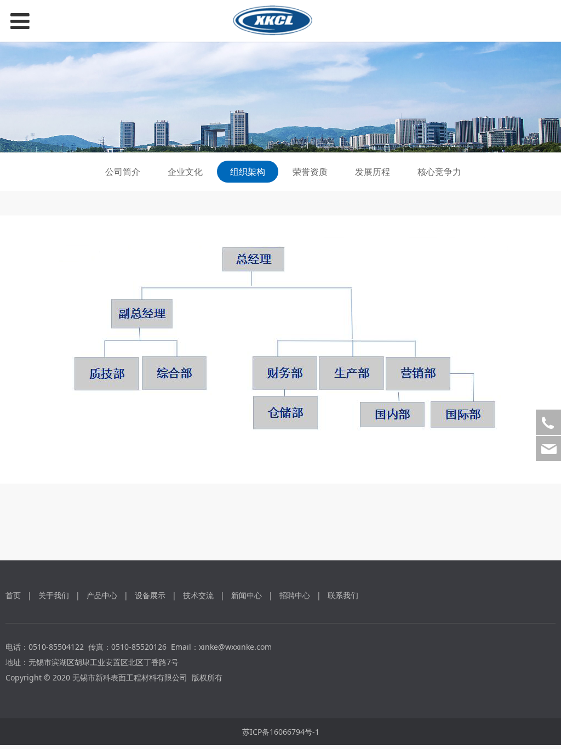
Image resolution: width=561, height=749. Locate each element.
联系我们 (343, 595)
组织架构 (247, 172)
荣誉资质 (310, 172)
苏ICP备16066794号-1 (280, 732)
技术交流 (198, 595)
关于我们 (53, 595)
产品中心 (102, 595)
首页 (13, 595)
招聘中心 (294, 595)
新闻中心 (246, 595)
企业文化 (185, 172)
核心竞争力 (439, 172)
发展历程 (372, 172)
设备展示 (150, 595)
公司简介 (122, 172)
